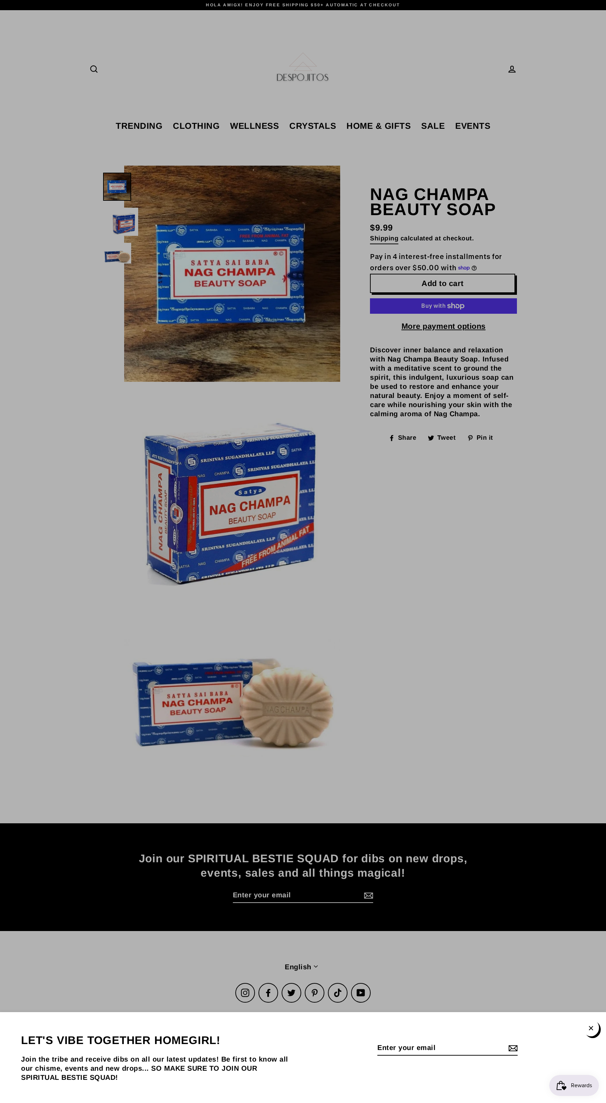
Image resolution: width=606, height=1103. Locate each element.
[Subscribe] (512, 1048)
